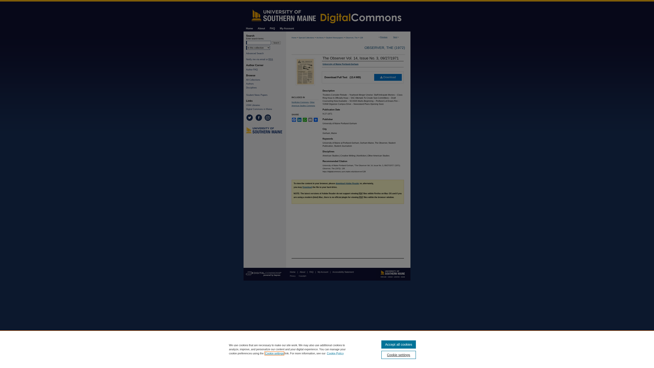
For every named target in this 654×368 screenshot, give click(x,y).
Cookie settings (274, 353)
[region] (327, 349)
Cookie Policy (335, 353)
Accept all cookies (398, 344)
